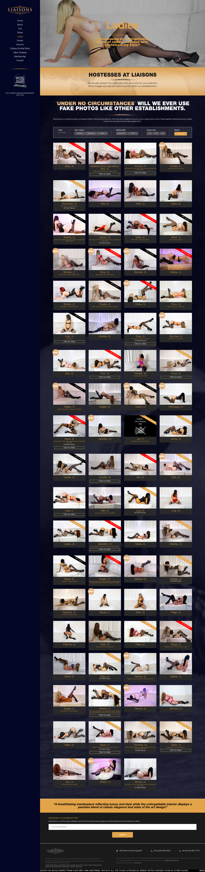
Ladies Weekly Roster (64, 865)
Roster (20, 41)
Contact (20, 61)
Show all (181, 133)
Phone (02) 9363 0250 (162, 851)
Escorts (20, 45)
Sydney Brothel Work (20, 49)
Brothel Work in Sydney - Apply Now (72, 866)
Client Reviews (20, 53)
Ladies (20, 37)
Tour (20, 29)
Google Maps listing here (172, 860)
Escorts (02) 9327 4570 (191, 851)
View (69, 166)
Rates (20, 33)
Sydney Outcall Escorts (77, 865)
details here (138, 862)
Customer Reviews (55, 866)
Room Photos (88, 865)
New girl (63, 132)
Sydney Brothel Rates (51, 865)
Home (20, 21)
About (20, 25)
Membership (20, 57)
